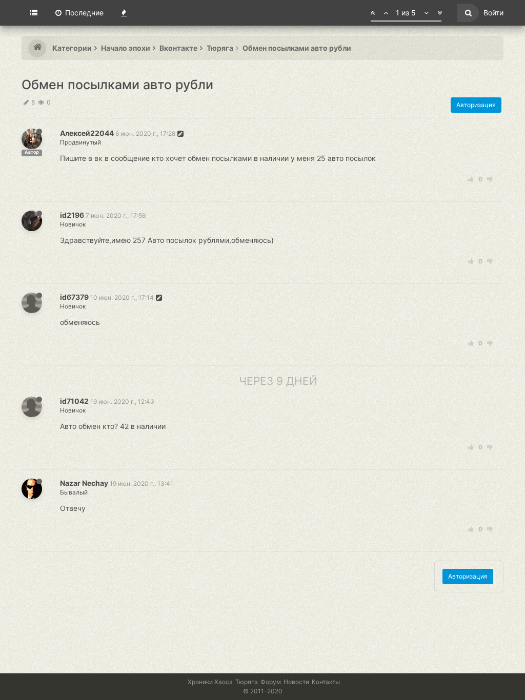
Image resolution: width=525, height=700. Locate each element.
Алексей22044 (87, 133)
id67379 (74, 297)
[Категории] (34, 13)
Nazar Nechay (84, 483)
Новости (296, 682)
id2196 (72, 215)
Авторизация (476, 105)
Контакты (326, 682)
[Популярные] (123, 13)
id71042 (74, 401)
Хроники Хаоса (210, 682)
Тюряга (246, 682)
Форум (270, 682)
